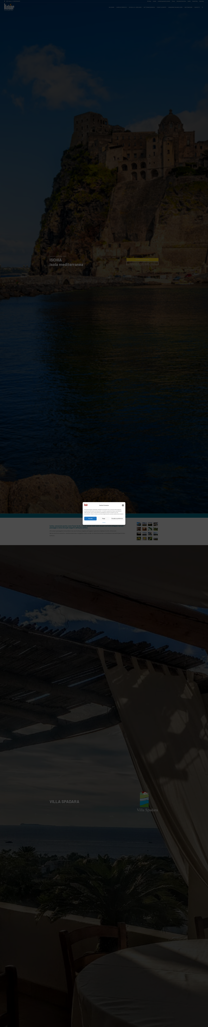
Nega (103, 518)
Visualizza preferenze (117, 518)
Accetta (90, 518)
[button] (123, 505)
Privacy (104, 522)
